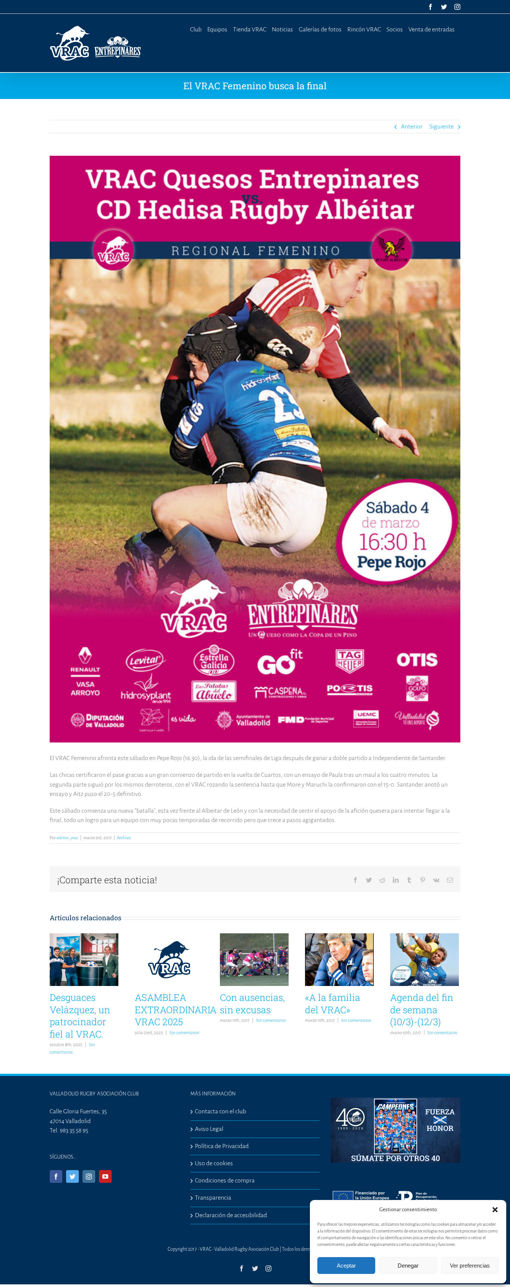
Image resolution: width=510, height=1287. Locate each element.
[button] (495, 1209)
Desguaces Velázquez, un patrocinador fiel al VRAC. (80, 1015)
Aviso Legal (209, 1129)
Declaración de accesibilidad (231, 1215)
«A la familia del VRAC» (332, 1003)
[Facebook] (56, 1176)
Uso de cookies (214, 1163)
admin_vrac (67, 837)
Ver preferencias (470, 1265)
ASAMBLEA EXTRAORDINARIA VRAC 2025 (176, 1009)
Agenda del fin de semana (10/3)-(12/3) (421, 1009)
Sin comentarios (184, 1032)
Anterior (412, 126)
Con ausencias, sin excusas (252, 1003)
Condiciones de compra (225, 1180)
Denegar (408, 1265)
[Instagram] (89, 1176)
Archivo (124, 837)
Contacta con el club (220, 1111)
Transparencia (213, 1197)
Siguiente (441, 126)
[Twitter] (72, 1176)
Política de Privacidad (222, 1146)
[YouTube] (105, 1176)
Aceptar (346, 1265)
